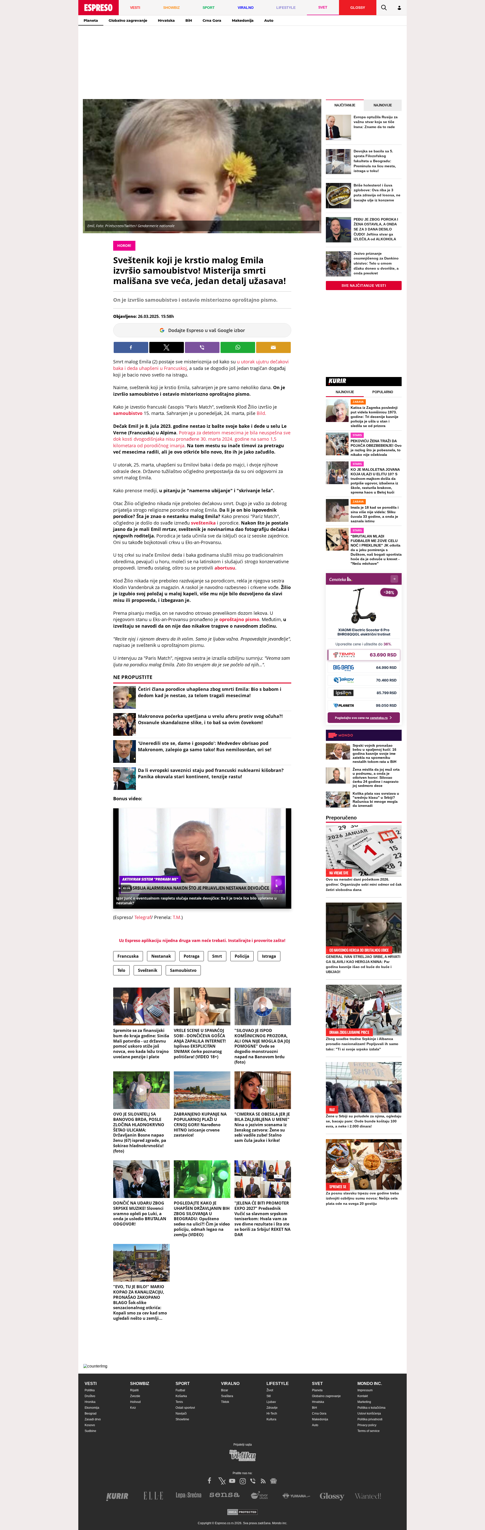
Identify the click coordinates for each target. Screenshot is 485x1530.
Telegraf (142, 917)
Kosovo (90, 1425)
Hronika (90, 1402)
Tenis (179, 1402)
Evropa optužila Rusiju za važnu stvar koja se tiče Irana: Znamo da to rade (376, 122)
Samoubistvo (183, 970)
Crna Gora (212, 20)
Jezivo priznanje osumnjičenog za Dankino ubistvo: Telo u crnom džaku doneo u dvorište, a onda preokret (376, 263)
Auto (268, 20)
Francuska (128, 956)
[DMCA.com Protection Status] (242, 1512)
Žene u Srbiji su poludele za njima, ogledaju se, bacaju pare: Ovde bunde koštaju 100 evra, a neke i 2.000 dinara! (363, 1121)
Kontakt (362, 1396)
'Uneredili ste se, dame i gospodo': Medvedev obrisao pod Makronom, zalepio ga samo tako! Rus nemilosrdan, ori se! (204, 746)
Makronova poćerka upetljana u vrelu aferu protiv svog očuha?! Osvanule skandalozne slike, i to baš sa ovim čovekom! (210, 719)
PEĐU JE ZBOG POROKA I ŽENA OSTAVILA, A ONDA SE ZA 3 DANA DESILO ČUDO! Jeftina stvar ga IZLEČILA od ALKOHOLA (376, 229)
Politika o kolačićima (371, 1407)
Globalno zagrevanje (128, 20)
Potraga (192, 956)
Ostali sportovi (185, 1407)
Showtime (182, 1419)
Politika (90, 1390)
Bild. (261, 413)
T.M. (176, 917)
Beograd (90, 1413)
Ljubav (271, 1402)
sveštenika (204, 523)
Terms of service (368, 1431)
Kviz (133, 1407)
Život (269, 1390)
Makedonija (243, 20)
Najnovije (383, 105)
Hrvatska (166, 20)
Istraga (269, 956)
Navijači (181, 1413)
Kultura (271, 1419)
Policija (242, 956)
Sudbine (90, 1431)
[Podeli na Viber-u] (202, 347)
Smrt (217, 956)
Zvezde (135, 1396)
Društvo (90, 1396)
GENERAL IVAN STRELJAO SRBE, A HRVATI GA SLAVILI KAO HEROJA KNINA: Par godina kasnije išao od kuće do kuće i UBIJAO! (363, 964)
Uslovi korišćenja (369, 1413)
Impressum (365, 1390)
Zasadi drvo (93, 1419)
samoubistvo (128, 413)
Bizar (224, 1390)
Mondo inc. (369, 1383)
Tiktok (225, 1402)
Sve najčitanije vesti (364, 286)
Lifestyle (277, 1383)
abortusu (224, 568)
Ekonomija (92, 1407)
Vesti (90, 1383)
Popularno (382, 392)
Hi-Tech (271, 1413)
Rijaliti (134, 1390)
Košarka (181, 1396)
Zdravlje (272, 1407)
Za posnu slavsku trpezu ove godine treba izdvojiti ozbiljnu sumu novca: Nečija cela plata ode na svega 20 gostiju (362, 1198)
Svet (317, 1383)
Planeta (91, 20)
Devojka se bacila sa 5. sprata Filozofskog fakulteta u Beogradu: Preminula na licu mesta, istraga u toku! (375, 161)
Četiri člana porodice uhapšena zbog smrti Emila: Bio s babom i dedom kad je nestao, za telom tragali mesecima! (209, 692)
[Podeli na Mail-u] (273, 347)
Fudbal (180, 1390)
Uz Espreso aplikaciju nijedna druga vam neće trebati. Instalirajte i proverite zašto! (202, 940)
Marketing (364, 1402)
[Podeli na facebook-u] (131, 347)
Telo (121, 970)
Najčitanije (344, 105)
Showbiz (139, 1383)
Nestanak (161, 956)
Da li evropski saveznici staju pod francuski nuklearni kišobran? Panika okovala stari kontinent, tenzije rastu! (211, 773)
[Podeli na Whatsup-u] (238, 347)
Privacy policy (366, 1425)
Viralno (230, 1383)
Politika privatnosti (369, 1419)
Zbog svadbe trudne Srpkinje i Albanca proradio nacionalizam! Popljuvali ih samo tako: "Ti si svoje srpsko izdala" (362, 1044)
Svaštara (227, 1396)
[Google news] (273, 1481)
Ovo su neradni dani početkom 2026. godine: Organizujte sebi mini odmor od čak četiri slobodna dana (364, 884)
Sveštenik (147, 970)
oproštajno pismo (239, 619)
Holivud (135, 1402)
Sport (183, 1383)
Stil (268, 1396)
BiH (188, 20)
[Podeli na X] (166, 347)
